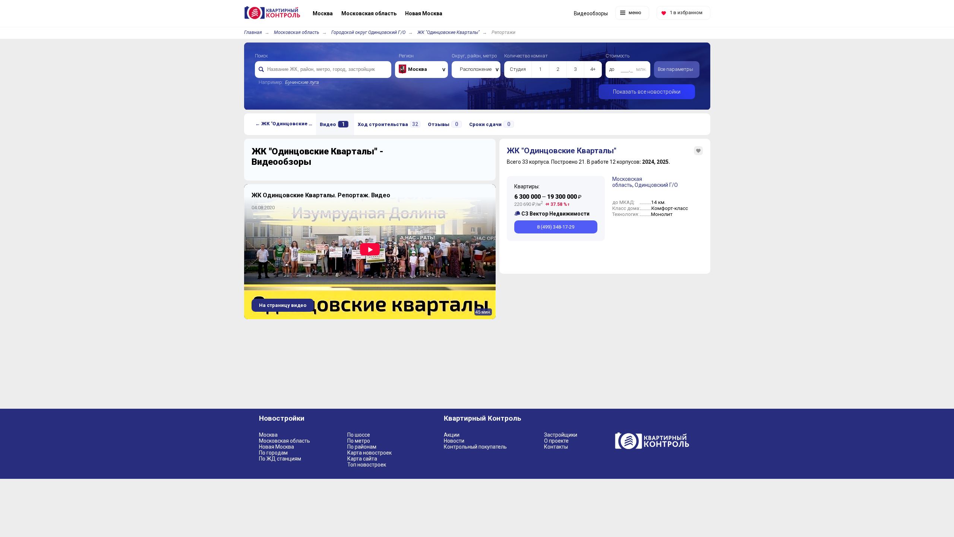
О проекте (556, 441)
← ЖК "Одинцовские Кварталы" (285, 123)
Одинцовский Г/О (656, 185)
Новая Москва (276, 447)
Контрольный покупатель (475, 447)
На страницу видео (282, 305)
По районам (361, 447)
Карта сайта (362, 459)
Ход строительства (388, 124)
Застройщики (560, 435)
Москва (268, 435)
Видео (332, 124)
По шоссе (358, 435)
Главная (253, 32)
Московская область (296, 32)
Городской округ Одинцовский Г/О (368, 32)
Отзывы (443, 124)
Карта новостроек (369, 453)
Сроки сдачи (489, 124)
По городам (273, 453)
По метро (358, 441)
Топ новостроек (366, 465)
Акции (451, 435)
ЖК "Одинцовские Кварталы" (448, 32)
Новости (454, 441)
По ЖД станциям (280, 459)
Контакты (556, 447)
